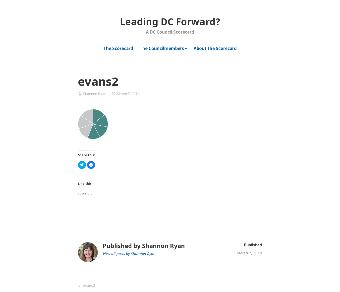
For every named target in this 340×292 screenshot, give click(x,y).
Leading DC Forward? (170, 21)
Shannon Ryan (94, 94)
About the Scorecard (215, 48)
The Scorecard (118, 48)
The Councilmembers (162, 48)
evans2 (88, 286)
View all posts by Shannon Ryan (129, 253)
